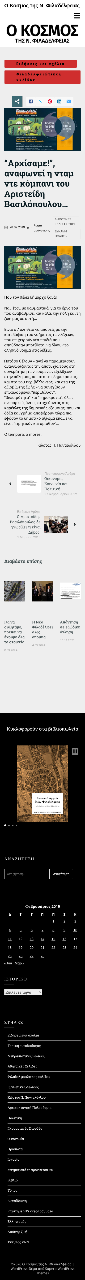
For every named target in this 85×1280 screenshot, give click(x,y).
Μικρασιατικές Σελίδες (26, 1056)
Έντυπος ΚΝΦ (18, 1242)
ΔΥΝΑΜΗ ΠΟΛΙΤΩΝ (61, 234)
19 (20, 947)
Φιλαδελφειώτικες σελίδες (38, 77)
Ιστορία (13, 1159)
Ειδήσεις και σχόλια (40, 64)
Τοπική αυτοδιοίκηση (24, 1045)
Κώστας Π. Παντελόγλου (27, 1097)
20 (32, 947)
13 (32, 938)
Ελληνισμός (17, 1221)
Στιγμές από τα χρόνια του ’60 (30, 1169)
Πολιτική (15, 1118)
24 (75, 947)
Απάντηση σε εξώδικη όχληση (70, 626)
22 (53, 947)
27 (32, 956)
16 (64, 938)
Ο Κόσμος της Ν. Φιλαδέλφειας (42, 6)
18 (10, 947)
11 (10, 938)
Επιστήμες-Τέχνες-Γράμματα (30, 1211)
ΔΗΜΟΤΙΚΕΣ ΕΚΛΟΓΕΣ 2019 (65, 222)
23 (64, 947)
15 (53, 938)
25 (10, 956)
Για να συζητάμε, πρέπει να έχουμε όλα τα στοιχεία (14, 631)
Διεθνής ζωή (17, 1231)
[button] (75, 751)
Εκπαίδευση (17, 1200)
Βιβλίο (13, 1180)
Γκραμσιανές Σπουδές (25, 1128)
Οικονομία (16, 1138)
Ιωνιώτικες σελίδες (23, 1087)
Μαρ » (19, 963)
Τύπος (12, 1190)
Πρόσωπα (15, 1149)
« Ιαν (8, 963)
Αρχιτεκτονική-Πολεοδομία (29, 1107)
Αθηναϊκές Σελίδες (22, 1066)
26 (20, 956)
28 (42, 956)
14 (42, 938)
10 (75, 930)
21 (42, 947)
